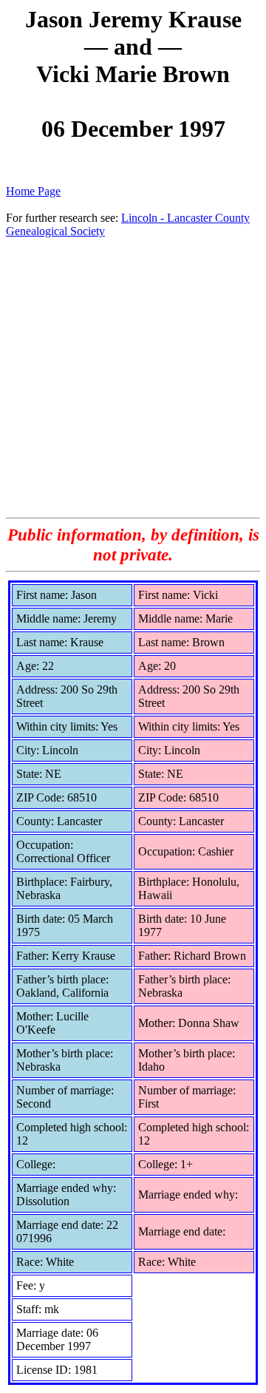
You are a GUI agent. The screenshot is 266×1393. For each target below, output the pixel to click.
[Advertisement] (133, 377)
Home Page (33, 191)
